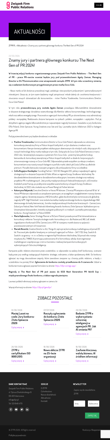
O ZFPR (44, 388)
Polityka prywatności (17, 435)
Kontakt (44, 401)
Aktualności (46, 397)
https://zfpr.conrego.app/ (65, 265)
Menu (98, 5)
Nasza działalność (48, 394)
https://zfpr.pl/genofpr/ (42, 287)
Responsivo (96, 429)
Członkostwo (46, 391)
